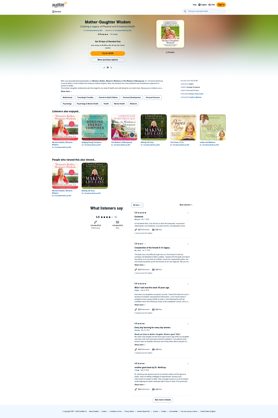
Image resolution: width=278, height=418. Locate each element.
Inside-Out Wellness (207, 142)
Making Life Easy (147, 142)
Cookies (163, 411)
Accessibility (173, 411)
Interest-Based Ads (143, 411)
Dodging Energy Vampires (91, 142)
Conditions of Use (115, 411)
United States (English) (208, 411)
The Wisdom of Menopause (121, 142)
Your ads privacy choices (189, 411)
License (155, 411)
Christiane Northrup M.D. (63, 147)
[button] (104, 67)
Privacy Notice (129, 411)
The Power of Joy (177, 142)
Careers (104, 411)
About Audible (93, 411)
